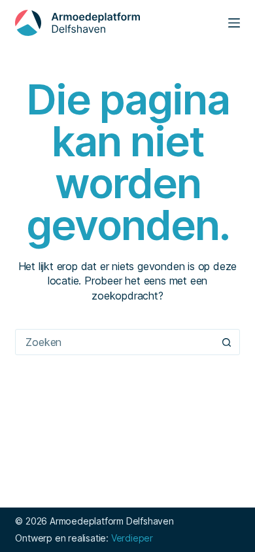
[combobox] (115, 342)
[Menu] (234, 23)
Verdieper (132, 537)
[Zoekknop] (226, 342)
